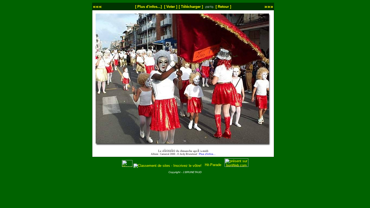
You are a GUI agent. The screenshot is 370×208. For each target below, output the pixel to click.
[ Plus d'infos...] (148, 7)
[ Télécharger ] (191, 7)
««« (97, 6)
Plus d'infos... (207, 153)
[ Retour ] (223, 7)
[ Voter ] (170, 7)
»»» (268, 6)
